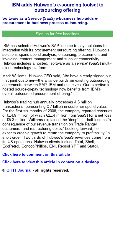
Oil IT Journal (19, 170)
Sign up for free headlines (57, 34)
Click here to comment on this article (36, 154)
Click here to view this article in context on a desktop (50, 162)
